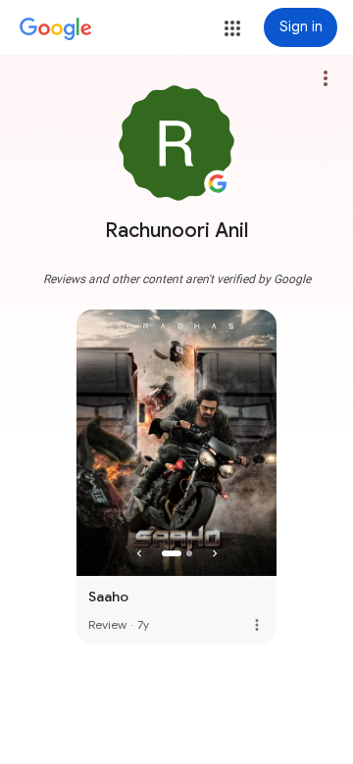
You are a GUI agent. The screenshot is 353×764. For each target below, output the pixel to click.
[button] (232, 28)
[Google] (56, 29)
